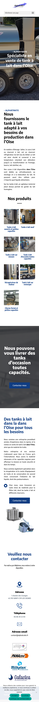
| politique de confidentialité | (20, 699)
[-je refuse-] (36, 692)
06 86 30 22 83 (19, 617)
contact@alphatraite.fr (19, 635)
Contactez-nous (19, 385)
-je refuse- (25, 695)
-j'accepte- (14, 695)
